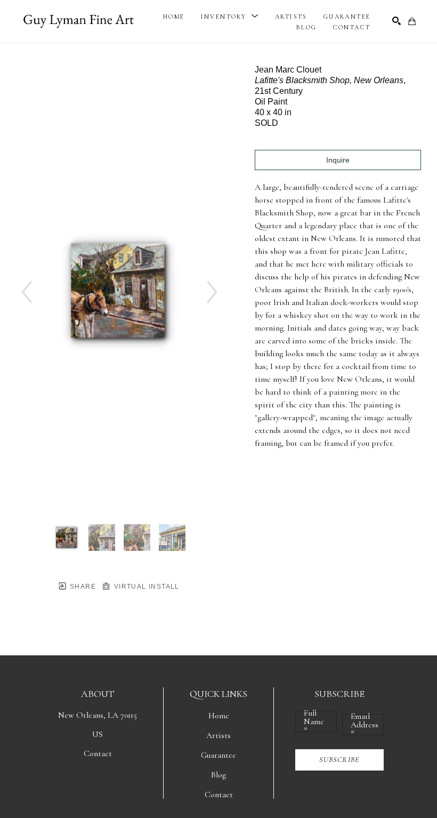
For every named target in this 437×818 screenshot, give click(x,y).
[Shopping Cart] (412, 21)
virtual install (145, 586)
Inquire (338, 160)
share (82, 586)
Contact (98, 753)
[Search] (396, 21)
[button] (230, 16)
